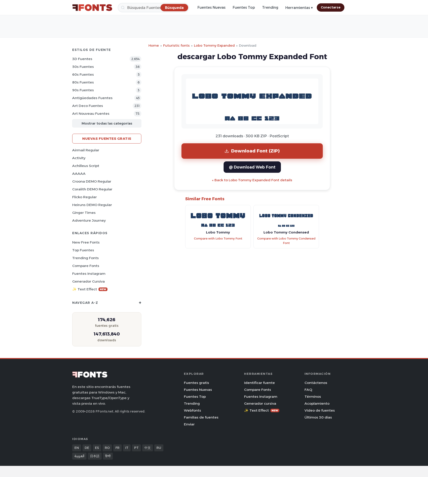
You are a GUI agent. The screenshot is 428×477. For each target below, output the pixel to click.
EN (76, 448)
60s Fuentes (83, 74)
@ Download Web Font (252, 167)
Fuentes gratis (196, 383)
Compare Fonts (85, 266)
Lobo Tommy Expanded (214, 45)
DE (87, 448)
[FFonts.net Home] (92, 7)
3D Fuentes (82, 59)
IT (126, 448)
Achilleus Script (85, 166)
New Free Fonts (86, 242)
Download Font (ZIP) (255, 151)
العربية (79, 456)
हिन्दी (108, 456)
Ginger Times (84, 212)
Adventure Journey (89, 220)
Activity (78, 158)
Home (153, 45)
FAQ (308, 389)
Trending (270, 7)
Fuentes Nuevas (212, 7)
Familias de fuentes (201, 417)
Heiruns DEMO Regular (92, 205)
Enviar (189, 424)
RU (158, 448)
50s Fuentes (83, 67)
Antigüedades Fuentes (92, 98)
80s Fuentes (83, 82)
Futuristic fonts (176, 45)
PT (136, 448)
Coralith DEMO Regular (92, 189)
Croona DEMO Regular (91, 181)
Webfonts (192, 410)
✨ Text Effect (89, 289)
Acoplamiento (317, 403)
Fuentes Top (244, 7)
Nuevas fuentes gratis (106, 138)
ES (97, 448)
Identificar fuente (259, 383)
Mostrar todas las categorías (107, 123)
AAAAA (79, 173)
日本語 (94, 456)
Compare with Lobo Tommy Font (218, 238)
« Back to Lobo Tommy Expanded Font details (252, 180)
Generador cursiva (88, 281)
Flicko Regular (84, 197)
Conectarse (330, 7)
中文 (147, 448)
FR (117, 448)
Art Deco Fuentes (87, 106)
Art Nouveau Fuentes (90, 113)
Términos (313, 396)
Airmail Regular (85, 150)
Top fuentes (83, 250)
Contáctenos (316, 383)
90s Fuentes (83, 90)
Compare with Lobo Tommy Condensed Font (286, 241)
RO (107, 448)
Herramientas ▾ (299, 8)
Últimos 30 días (318, 417)
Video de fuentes (320, 410)
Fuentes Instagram (88, 273)
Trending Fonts (85, 258)
